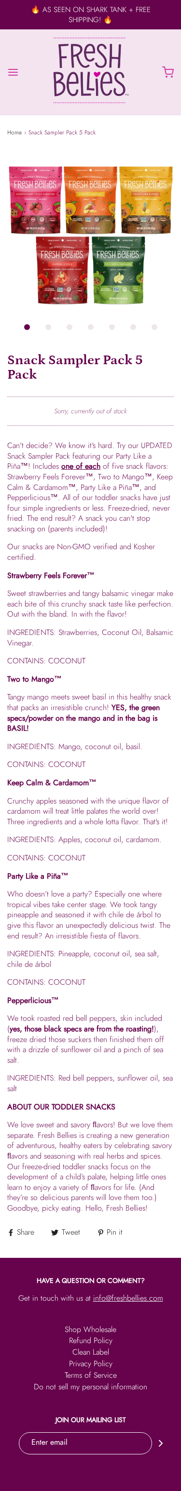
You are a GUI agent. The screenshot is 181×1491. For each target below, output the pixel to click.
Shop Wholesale (90, 1330)
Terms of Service (91, 1376)
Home (14, 133)
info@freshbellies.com (128, 1298)
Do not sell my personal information (90, 1387)
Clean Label (90, 1353)
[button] (90, 233)
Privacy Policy (90, 1364)
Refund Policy (90, 1341)
